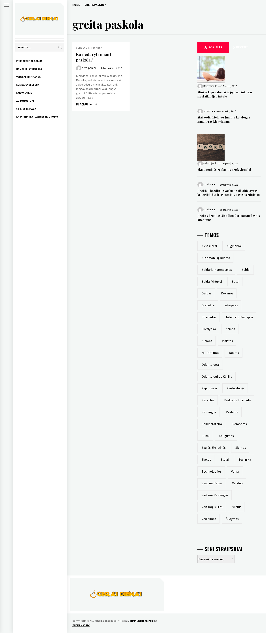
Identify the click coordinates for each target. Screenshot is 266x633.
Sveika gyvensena (27, 84)
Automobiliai (25, 100)
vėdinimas (209, 519)
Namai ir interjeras (29, 69)
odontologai (210, 364)
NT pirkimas (210, 353)
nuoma (234, 353)
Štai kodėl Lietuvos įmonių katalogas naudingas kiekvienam (223, 119)
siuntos (240, 447)
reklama (232, 412)
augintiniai (234, 246)
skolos (206, 459)
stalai (225, 459)
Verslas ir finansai (28, 76)
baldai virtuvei (212, 281)
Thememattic (81, 625)
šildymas (232, 519)
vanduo (237, 483)
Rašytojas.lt (210, 86)
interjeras (231, 305)
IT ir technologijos (29, 61)
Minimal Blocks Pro (140, 621)
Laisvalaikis (24, 92)
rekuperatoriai (212, 424)
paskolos (208, 400)
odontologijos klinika (217, 376)
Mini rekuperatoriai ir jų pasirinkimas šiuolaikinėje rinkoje (224, 94)
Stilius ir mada (26, 108)
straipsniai (89, 68)
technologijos (211, 471)
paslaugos (209, 412)
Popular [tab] (215, 47)
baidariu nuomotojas (217, 269)
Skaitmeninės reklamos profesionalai (224, 169)
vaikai (235, 471)
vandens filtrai (212, 483)
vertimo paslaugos (215, 495)
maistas (227, 341)
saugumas (226, 436)
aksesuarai (209, 246)
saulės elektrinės (214, 447)
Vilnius (236, 507)
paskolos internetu (237, 400)
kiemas (207, 341)
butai (235, 281)
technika (244, 459)
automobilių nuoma (216, 258)
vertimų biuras (212, 507)
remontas (239, 424)
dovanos (227, 293)
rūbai (206, 436)
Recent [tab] (241, 47)
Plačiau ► (84, 104)
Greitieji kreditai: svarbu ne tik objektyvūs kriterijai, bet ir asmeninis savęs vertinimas (228, 193)
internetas (209, 317)
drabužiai (208, 305)
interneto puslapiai (239, 317)
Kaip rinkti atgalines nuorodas (37, 116)
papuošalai (209, 388)
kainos (230, 329)
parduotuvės (235, 388)
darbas (206, 293)
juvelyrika (209, 329)
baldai (246, 269)
